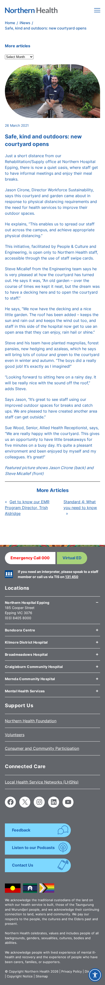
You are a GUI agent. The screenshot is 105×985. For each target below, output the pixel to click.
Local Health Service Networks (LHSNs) (42, 782)
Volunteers (14, 734)
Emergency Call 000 (30, 557)
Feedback (21, 830)
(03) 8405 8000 (18, 618)
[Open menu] (97, 10)
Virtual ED (72, 557)
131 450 (71, 577)
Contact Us (22, 865)
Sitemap (42, 976)
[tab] (52, 600)
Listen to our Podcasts (33, 847)
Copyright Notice (20, 976)
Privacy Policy (71, 971)
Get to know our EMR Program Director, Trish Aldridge (27, 507)
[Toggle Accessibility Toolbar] (95, 975)
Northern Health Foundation (30, 720)
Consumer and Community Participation (42, 748)
